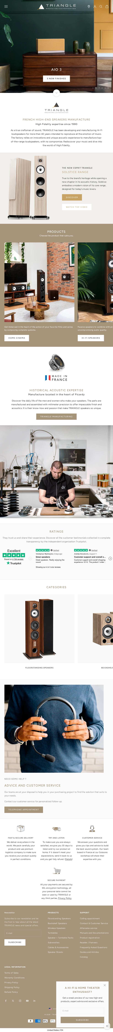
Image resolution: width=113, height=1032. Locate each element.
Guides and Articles (89, 952)
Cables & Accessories (58, 947)
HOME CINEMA (16, 338)
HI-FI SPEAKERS (91, 338)
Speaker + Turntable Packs (60, 937)
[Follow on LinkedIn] (34, 1000)
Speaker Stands (55, 952)
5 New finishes (56, 78)
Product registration (90, 937)
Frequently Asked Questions (93, 947)
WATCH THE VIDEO (77, 207)
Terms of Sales (11, 973)
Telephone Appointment (23, 810)
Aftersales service (88, 928)
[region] (56, 46)
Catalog (84, 957)
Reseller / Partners (88, 942)
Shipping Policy (12, 987)
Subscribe (82, 1020)
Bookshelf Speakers (57, 923)
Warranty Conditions (14, 977)
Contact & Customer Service (94, 923)
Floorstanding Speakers (59, 918)
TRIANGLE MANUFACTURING (56, 416)
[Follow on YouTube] (27, 1000)
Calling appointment (90, 918)
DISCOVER (72, 197)
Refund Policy (11, 992)
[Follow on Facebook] (5, 1000)
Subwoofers (54, 942)
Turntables (53, 933)
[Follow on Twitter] (13, 1000)
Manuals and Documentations (94, 933)
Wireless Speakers (56, 928)
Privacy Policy (65, 898)
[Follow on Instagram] (20, 1000)
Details (68, 859)
